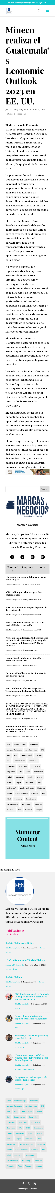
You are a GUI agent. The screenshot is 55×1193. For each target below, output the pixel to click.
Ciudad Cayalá (26, 755)
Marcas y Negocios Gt (20, 109)
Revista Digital (11, 969)
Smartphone (31, 799)
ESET (28, 772)
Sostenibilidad (12, 804)
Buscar (44, 489)
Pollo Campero (21, 793)
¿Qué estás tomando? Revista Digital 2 (25, 960)
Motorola (41, 788)
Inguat (18, 782)
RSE (43, 793)
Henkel (30, 777)
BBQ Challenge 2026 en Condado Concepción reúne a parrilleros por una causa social (32, 997)
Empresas (11, 772)
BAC (42, 750)
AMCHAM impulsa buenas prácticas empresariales (24, 593)
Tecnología (26, 804)
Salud (9, 799)
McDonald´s (11, 788)
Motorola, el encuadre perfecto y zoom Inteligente (31, 1037)
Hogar (39, 777)
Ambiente (34, 744)
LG (39, 782)
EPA (20, 772)
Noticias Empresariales (24, 1069)
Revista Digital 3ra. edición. (20, 943)
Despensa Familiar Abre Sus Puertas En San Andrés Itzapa (26, 674)
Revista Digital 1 (14, 977)
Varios (17, 1008)
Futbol (9, 777)
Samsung (18, 799)
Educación (35, 766)
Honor (9, 782)
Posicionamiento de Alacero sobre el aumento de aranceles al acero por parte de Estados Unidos (26, 729)
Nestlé (9, 793)
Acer (9, 744)
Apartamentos (31, 750)
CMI (8, 761)
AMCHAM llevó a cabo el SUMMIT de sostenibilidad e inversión (25, 624)
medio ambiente (27, 788)
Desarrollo (33, 761)
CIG (15, 755)
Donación (11, 766)
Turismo (38, 804)
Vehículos (11, 810)
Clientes (39, 755)
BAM (9, 755)
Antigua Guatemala (14, 750)
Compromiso (19, 761)
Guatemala (20, 777)
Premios (34, 793)
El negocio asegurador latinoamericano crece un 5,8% (26, 578)
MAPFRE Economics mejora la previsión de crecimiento (26, 608)
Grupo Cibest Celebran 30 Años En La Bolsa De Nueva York (25, 659)
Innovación (30, 782)
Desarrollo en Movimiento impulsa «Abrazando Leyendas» (31, 1017)
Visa (20, 810)
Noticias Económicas (16, 114)
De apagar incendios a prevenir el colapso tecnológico (32, 1078)
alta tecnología (20, 744)
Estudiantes (38, 772)
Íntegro (39, 810)
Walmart (28, 810)
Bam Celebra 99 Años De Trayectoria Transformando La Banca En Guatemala (26, 689)
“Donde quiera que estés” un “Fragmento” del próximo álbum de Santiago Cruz (31, 1058)
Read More (28, 845)
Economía (23, 766)
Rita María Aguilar (13, 584)
